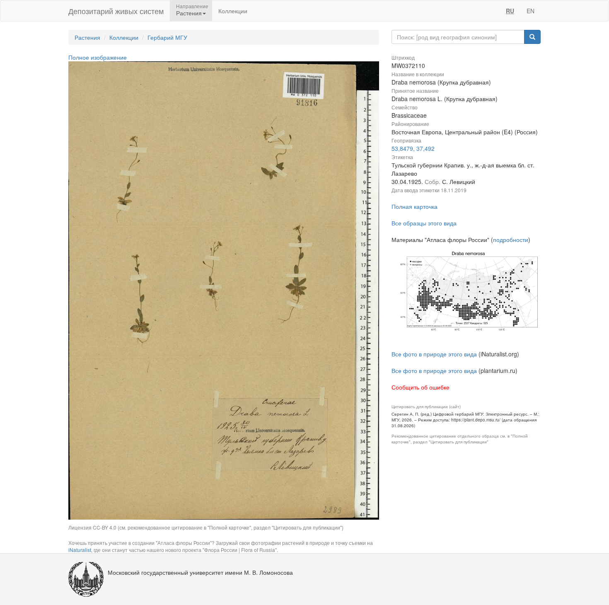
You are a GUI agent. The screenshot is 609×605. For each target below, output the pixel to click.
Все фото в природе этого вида (434, 354)
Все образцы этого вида (424, 223)
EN (530, 11)
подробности (510, 239)
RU (510, 11)
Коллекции (232, 11)
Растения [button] (189, 13)
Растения (87, 37)
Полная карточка (414, 206)
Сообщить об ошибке (421, 387)
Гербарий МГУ (167, 37)
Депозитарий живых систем (116, 10)
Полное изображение (97, 57)
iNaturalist (79, 549)
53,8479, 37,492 (413, 148)
